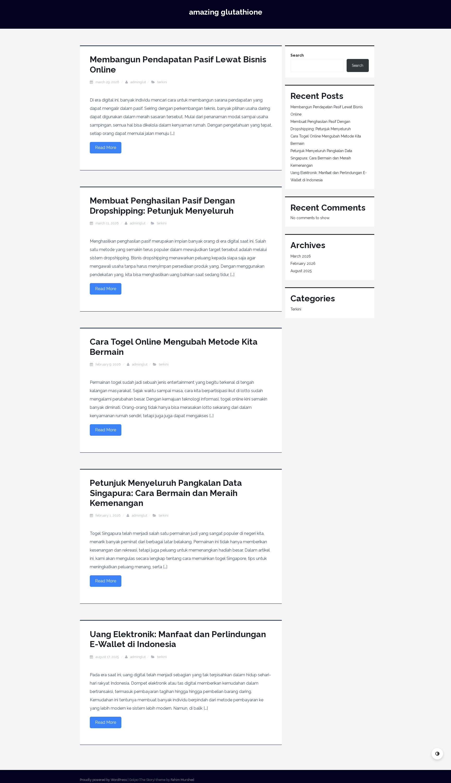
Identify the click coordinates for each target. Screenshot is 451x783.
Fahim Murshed (182, 780)
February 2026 (303, 263)
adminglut (138, 82)
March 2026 (300, 256)
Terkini (162, 82)
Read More (105, 147)
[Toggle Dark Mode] (437, 754)
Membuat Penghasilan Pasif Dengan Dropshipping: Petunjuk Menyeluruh (162, 205)
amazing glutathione (225, 12)
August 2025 (301, 271)
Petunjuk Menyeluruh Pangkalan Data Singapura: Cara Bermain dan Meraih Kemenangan (166, 493)
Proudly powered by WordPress (103, 780)
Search (297, 55)
